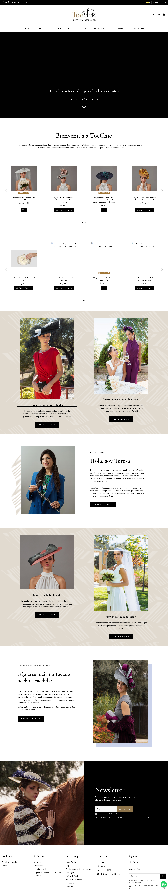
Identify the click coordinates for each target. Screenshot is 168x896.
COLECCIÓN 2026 (84, 99)
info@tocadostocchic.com (110, 874)
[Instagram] (6, 2)
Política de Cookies (73, 876)
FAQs (67, 866)
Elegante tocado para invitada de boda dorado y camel (144, 198)
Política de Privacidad (118, 814)
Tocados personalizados (11, 862)
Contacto (69, 887)
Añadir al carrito (65, 210)
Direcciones (38, 866)
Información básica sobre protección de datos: (110, 817)
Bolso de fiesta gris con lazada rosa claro (64, 278)
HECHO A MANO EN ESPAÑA (20, 2)
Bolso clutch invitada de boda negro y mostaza (144, 278)
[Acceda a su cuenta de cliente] (159, 14)
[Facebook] (3, 2)
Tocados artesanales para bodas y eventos (84, 91)
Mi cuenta (37, 862)
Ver (23, 210)
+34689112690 (105, 870)
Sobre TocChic (71, 862)
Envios (4, 866)
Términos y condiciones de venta (78, 869)
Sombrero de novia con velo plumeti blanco (24, 198)
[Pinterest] (8, 2)
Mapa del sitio (71, 883)
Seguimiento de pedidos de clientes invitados (47, 874)
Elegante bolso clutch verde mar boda (104, 278)
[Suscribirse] (163, 876)
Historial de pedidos (41, 869)
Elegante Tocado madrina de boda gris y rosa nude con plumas (64, 199)
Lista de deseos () (160, 2)
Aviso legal (70, 873)
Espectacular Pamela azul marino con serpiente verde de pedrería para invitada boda (104, 199)
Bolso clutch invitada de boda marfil (24, 278)
